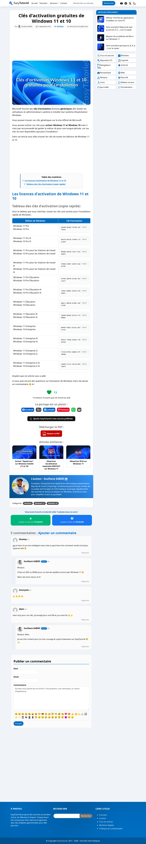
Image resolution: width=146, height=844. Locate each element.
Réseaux (103, 77)
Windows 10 (52, 503)
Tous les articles (106, 821)
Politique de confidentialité (110, 828)
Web (123, 72)
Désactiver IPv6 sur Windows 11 (78, 462)
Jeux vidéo (104, 87)
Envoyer (18, 723)
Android (124, 65)
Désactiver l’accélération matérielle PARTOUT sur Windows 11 (51, 465)
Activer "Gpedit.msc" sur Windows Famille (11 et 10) (24, 463)
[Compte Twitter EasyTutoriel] (130, 3)
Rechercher (109, 3)
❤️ (65, 713)
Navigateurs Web (104, 66)
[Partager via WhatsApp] (73, 410)
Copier (84, 227)
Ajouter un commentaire (57, 533)
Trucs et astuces (107, 55)
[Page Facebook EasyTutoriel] (126, 3)
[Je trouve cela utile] (49, 392)
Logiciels (124, 60)
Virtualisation (126, 87)
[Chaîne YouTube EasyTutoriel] (121, 3)
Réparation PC (106, 60)
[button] (134, 3)
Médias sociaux (127, 82)
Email (16, 677)
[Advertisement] (51, 44)
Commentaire (20, 685)
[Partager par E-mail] (79, 410)
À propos (103, 815)
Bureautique (105, 72)
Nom (16, 668)
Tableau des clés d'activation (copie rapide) (45, 184)
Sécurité (124, 77)
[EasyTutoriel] (19, 3)
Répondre (85, 553)
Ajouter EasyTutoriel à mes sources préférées (53, 418)
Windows (60, 26)
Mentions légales (106, 825)
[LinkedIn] (66, 479)
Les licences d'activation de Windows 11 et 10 (45, 180)
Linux (102, 82)
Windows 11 (39, 503)
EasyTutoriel (62, 841)
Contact (102, 818)
